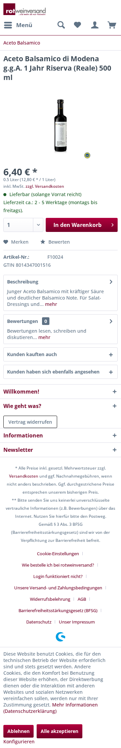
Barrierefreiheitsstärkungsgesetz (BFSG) (57, 610)
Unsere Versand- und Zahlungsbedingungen (58, 588)
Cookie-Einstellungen (58, 554)
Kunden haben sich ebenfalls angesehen (53, 371)
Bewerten (58, 242)
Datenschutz (38, 622)
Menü (24, 25)
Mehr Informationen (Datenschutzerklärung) (50, 707)
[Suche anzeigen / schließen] (61, 25)
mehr (50, 304)
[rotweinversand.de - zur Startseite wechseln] (24, 9)
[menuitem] (18, 25)
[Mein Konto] (93, 25)
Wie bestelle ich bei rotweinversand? (58, 565)
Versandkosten (23, 476)
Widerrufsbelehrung (50, 599)
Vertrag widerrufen (30, 422)
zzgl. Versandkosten (45, 186)
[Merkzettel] (77, 25)
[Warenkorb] (110, 25)
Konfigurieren (19, 741)
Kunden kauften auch (32, 354)
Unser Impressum (77, 622)
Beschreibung (22, 281)
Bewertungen (22, 321)
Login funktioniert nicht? (58, 576)
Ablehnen (18, 731)
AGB (82, 599)
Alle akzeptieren (59, 731)
